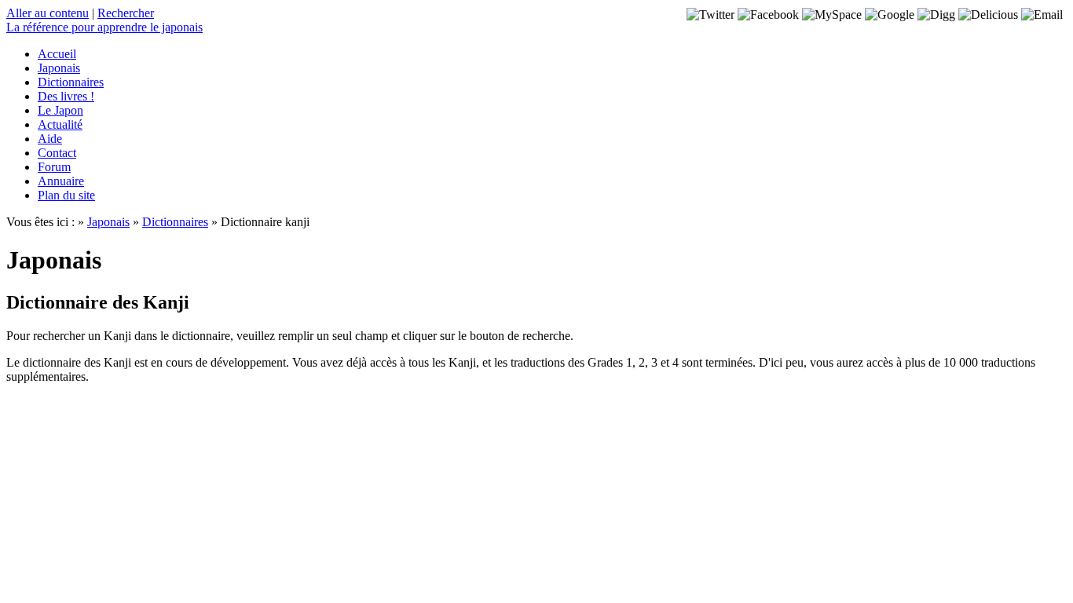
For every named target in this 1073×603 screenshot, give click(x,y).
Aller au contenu (47, 13)
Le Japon (60, 110)
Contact (57, 152)
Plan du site (66, 195)
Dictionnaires (71, 82)
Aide (50, 138)
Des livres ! (66, 96)
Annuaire (61, 181)
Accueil (57, 53)
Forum (54, 167)
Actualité (60, 124)
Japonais (59, 68)
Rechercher (125, 13)
